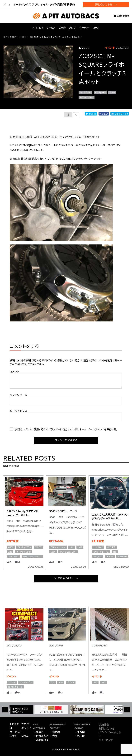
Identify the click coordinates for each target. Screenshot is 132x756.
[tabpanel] (38, 72)
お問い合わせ (123, 15)
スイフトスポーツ (87, 97)
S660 (53, 551)
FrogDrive (98, 556)
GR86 (10, 547)
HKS (71, 547)
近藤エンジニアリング (32, 556)
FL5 (114, 551)
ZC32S (112, 92)
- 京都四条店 (41, 736)
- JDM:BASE (41, 739)
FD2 (52, 682)
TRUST (38, 547)
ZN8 (10, 551)
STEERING (122, 556)
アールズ (11, 682)
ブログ (72, 27)
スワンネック (13, 556)
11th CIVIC (98, 547)
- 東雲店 (38, 732)
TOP (5, 36)
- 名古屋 (80, 736)
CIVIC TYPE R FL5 (101, 551)
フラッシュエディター (68, 551)
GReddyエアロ (24, 547)
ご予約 (62, 27)
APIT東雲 (13, 541)
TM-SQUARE (100, 92)
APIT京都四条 (85, 92)
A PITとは (38, 27)
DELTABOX (56, 541)
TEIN (61, 682)
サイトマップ (106, 740)
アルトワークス (26, 682)
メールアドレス (18, 411)
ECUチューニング (58, 547)
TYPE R (71, 682)
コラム (96, 27)
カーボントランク (24, 551)
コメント (14, 371)
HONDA (110, 556)
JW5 (80, 547)
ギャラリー (84, 27)
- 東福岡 (80, 732)
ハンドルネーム (18, 395)
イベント (22, 36)
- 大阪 (54, 736)
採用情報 (104, 724)
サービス (51, 27)
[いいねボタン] (68, 114)
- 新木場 (55, 732)
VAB (103, 682)
